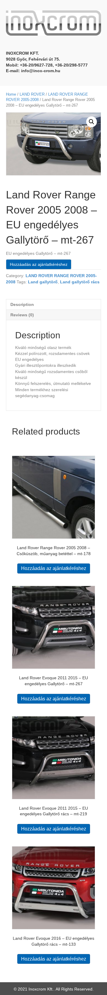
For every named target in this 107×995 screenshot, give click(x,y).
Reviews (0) (22, 314)
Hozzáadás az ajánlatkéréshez (38, 264)
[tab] (53, 304)
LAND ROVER (32, 94)
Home (11, 94)
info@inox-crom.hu (40, 70)
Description (22, 304)
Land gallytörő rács (80, 281)
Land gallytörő (43, 281)
